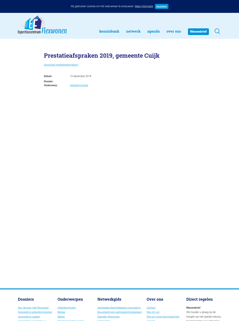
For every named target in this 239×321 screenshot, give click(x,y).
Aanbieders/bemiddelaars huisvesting (119, 307)
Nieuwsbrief (198, 31)
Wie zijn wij (153, 312)
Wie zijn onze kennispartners (163, 316)
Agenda (153, 31)
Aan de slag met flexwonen (33, 307)
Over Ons (173, 31)
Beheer (61, 312)
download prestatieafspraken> (61, 64)
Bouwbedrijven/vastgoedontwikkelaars (119, 312)
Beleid (61, 316)
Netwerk (133, 31)
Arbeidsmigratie (79, 85)
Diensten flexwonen (108, 316)
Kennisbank (109, 31)
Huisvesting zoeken (29, 316)
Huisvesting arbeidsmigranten (35, 312)
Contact (151, 307)
